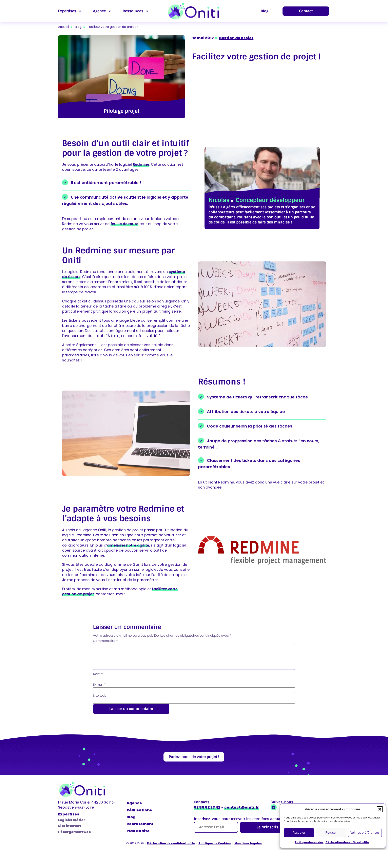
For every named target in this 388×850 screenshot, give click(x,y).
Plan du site (138, 830)
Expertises (67, 11)
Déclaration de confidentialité (347, 842)
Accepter (299, 833)
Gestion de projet (236, 37)
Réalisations (139, 810)
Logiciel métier (71, 820)
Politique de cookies (309, 842)
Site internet (69, 826)
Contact (306, 11)
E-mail (99, 684)
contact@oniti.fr (241, 807)
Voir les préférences (365, 833)
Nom (98, 674)
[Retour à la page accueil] (193, 11)
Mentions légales (248, 843)
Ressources (133, 11)
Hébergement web (74, 832)
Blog (264, 11)
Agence (99, 11)
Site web (99, 695)
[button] (380, 809)
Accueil (63, 27)
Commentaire (105, 641)
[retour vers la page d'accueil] (82, 789)
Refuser (331, 833)
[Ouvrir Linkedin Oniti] (274, 807)
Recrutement (140, 823)
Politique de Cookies (214, 843)
